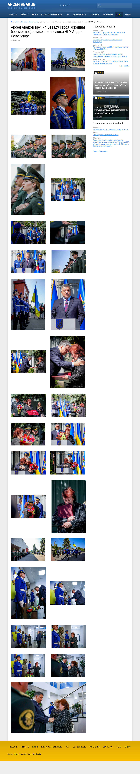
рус (64, 5)
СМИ (67, 14)
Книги (35, 14)
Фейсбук (25, 14)
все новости (124, 66)
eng (68, 5)
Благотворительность (51, 14)
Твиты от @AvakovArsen (100, 151)
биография (108, 14)
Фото (118, 14)
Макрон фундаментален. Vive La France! (105, 135)
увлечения (94, 14)
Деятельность (79, 14)
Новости (13, 14)
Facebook (118, 123)
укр (60, 5)
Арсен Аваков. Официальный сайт (21, 6)
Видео (128, 14)
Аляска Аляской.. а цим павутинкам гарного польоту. (110, 129)
